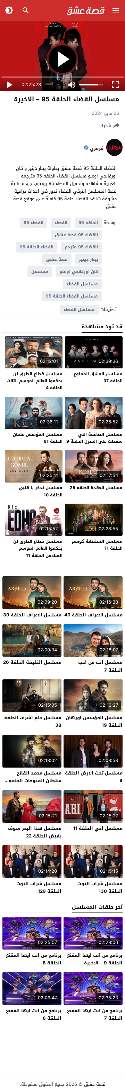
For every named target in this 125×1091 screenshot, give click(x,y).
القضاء (61, 223)
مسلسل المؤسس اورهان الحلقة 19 (94, 721)
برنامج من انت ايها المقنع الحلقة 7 (95, 1014)
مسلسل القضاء (82, 284)
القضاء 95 (33, 223)
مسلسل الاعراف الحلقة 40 (93, 615)
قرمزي (96, 148)
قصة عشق (57, 259)
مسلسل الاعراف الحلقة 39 (32, 615)
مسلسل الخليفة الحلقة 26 (32, 662)
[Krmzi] (114, 154)
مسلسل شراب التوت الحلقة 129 (38, 887)
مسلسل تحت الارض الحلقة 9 (94, 777)
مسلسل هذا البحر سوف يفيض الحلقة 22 (34, 832)
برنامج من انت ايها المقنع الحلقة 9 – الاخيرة (95, 959)
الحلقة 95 (88, 223)
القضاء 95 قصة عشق (76, 235)
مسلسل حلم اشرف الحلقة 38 (32, 721)
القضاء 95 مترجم (81, 247)
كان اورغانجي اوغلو (78, 271)
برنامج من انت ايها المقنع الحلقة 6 (33, 1014)
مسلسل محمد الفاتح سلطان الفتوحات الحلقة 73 (35, 780)
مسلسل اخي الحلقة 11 (98, 828)
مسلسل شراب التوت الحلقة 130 (100, 887)
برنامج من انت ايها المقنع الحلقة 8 (33, 959)
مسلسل (39, 271)
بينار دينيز (88, 259)
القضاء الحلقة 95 (36, 247)
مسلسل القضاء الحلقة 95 (72, 296)
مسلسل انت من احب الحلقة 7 (100, 666)
